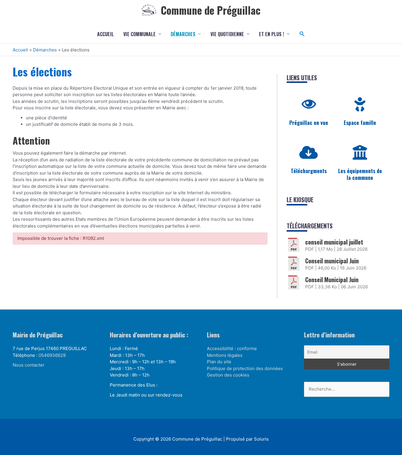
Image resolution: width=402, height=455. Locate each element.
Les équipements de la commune (360, 174)
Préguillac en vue (308, 122)
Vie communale (139, 34)
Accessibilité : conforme (232, 348)
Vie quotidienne (227, 34)
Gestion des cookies (228, 375)
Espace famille (360, 122)
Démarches (183, 34)
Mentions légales (224, 355)
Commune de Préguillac (210, 10)
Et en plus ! (271, 34)
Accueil (105, 34)
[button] (302, 34)
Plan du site (219, 361)
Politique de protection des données (245, 368)
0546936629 (52, 355)
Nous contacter (28, 365)
